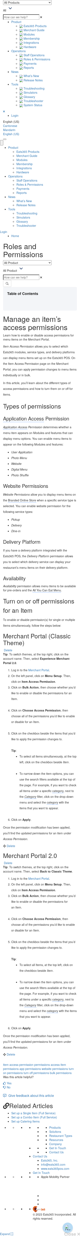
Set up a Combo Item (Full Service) (34, 1117)
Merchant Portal (38, 670)
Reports (28, 68)
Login (14, 115)
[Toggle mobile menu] (4, 139)
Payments (30, 63)
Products (55, 1127)
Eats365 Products (35, 26)
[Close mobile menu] (1, 142)
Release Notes (33, 80)
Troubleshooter (33, 101)
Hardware (29, 47)
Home (15, 236)
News (14, 72)
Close (70, 1234)
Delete (8, 650)
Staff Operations (34, 55)
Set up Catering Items (25, 1121)
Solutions (55, 1131)
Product (16, 22)
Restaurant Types (60, 1136)
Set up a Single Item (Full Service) (33, 1113)
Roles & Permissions (36, 59)
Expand (5, 1234)
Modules (29, 34)
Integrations (31, 42)
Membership (31, 38)
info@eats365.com (53, 1164)
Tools (14, 84)
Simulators (30, 92)
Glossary (29, 97)
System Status (32, 105)
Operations (18, 51)
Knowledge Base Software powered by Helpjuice (40, 1229)
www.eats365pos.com (55, 1168)
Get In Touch (57, 1148)
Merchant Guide (34, 30)
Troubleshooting (34, 88)
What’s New (31, 76)
